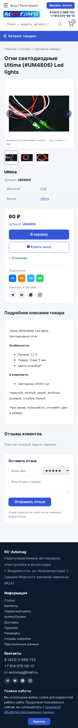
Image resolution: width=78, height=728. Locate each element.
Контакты (11, 606)
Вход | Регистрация (23, 5)
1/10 (43, 189)
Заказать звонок (60, 5)
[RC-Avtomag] (21, 14)
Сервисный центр (17, 611)
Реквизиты (12, 633)
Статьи (9, 600)
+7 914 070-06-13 (62, 15)
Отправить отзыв (30, 502)
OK (22, 278)
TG (31, 278)
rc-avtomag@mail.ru (21, 672)
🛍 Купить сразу (39, 246)
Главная (10, 49)
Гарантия (11, 628)
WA (40, 278)
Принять (39, 721)
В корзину (39, 234)
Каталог (25, 49)
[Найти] (60, 24)
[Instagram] (40, 295)
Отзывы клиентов (17, 638)
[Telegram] (12, 295)
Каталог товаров (19, 36)
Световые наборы (47, 49)
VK (13, 278)
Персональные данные (21, 644)
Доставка (11, 622)
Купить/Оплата (15, 616)
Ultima (10, 172)
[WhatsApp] (30, 295)
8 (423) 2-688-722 (62, 12)
